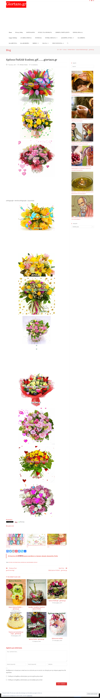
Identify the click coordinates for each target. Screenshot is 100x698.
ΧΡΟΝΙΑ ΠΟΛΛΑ (24, 64)
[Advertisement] (51, 18)
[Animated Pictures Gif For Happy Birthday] (15, 539)
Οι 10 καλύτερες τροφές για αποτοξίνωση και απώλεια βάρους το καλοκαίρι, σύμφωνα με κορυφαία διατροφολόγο (81, 168)
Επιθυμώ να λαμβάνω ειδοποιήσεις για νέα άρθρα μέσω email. (25, 680)
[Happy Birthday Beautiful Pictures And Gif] (36, 539)
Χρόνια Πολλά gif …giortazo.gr (57, 600)
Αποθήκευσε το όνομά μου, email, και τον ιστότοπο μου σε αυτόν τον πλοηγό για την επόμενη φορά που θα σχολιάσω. (36, 671)
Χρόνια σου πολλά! (57, 638)
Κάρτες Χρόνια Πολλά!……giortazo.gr (16, 608)
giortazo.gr (23, 562)
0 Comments (34, 64)
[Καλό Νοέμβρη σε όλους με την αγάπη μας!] (56, 539)
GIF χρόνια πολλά (16, 562)
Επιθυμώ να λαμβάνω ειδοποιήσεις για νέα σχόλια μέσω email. (25, 676)
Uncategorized (30, 562)
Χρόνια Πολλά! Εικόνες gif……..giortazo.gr (85, 49)
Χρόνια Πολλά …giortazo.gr (36, 639)
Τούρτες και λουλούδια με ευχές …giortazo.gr (16, 632)
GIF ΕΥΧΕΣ (10, 562)
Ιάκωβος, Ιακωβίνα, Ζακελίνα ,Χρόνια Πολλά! (36, 608)
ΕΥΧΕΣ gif (35, 562)
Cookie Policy (29, 695)
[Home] (57, 49)
